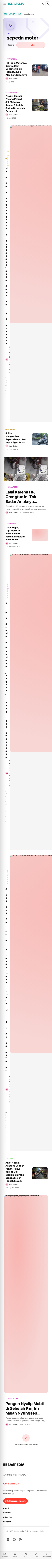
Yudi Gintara (13, 79)
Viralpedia (12, 59)
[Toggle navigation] (4, 3)
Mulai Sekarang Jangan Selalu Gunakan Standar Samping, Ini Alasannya (6, 256)
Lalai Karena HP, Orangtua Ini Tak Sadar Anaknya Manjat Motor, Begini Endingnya (24, 501)
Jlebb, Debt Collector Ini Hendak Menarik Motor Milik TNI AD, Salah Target (6, 1248)
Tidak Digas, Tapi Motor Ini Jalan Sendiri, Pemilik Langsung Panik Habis (6, 645)
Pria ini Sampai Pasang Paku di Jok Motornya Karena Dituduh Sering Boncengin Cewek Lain (15, 103)
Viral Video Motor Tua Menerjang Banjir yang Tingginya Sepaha (6, 948)
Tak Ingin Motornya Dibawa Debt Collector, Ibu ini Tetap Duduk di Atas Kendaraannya (16, 69)
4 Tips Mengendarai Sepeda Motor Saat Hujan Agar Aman (15, 438)
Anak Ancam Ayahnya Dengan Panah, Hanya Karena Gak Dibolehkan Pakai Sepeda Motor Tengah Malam (14, 1439)
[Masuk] (47, 3)
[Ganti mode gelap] (43, 3)
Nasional (11, 1427)
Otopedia (8, 158)
